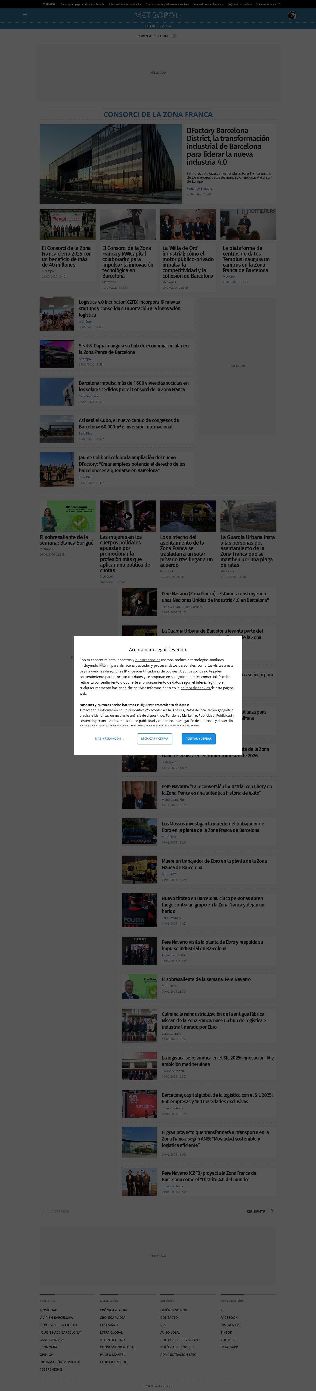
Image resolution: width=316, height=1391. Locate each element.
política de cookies (195, 687)
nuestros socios (147, 659)
